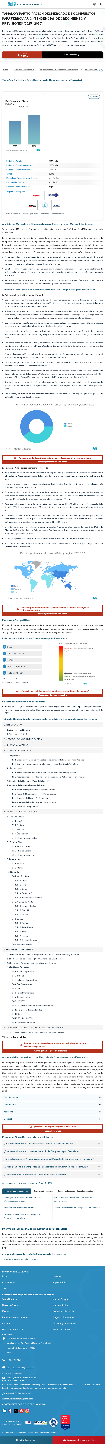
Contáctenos (8, 1282)
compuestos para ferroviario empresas (22, 1259)
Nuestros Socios (60, 1305)
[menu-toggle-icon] (4, 4)
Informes (56, 1276)
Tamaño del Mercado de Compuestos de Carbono (77, 1207)
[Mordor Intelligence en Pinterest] (21, 1411)
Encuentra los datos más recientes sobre (75, 1191)
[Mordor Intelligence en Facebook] (10, 1411)
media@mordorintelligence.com (22, 1377)
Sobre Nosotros (9, 1299)
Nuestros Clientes (11, 1305)
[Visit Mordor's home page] (12, 4)
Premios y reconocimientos (15, 1317)
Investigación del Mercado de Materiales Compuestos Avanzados (22, 1199)
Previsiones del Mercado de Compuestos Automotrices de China (22, 1216)
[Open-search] (102, 4)
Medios (5, 1311)
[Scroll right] (101, 69)
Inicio (4, 1276)
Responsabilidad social (63, 1311)
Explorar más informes (43, 1191)
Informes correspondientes (16, 1191)
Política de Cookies (61, 1329)
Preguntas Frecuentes (63, 1317)
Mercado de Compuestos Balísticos (20, 1207)
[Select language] (95, 4)
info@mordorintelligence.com (20, 1367)
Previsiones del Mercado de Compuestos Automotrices (73, 1199)
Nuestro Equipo (60, 1299)
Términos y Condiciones (64, 1323)
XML (4, 1288)
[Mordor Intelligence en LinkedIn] (4, 1411)
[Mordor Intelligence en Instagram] (27, 1411)
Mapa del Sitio (59, 1282)
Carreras (6, 1323)
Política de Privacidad (12, 1329)
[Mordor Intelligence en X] (16, 1411)
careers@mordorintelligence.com (17, 1398)
